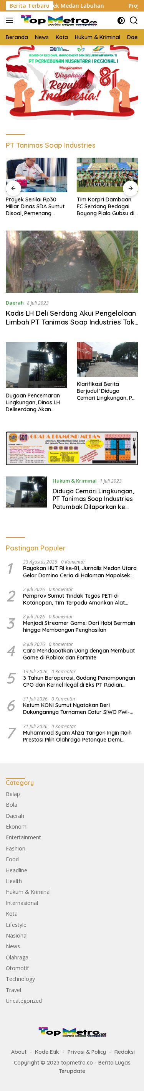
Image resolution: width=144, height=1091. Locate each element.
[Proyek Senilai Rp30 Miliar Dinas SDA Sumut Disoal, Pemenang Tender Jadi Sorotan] (37, 175)
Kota (12, 913)
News (13, 946)
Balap (13, 794)
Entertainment (23, 837)
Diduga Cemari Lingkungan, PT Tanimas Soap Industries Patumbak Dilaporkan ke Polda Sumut (93, 503)
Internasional (22, 902)
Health (14, 881)
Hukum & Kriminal (75, 480)
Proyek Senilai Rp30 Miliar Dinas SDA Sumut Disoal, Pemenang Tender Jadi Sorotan (35, 206)
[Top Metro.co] (57, 20)
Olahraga (17, 957)
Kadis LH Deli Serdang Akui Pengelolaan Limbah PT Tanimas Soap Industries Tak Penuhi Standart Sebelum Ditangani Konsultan (71, 326)
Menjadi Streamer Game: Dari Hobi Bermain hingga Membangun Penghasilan (79, 626)
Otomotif (17, 968)
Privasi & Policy (87, 1051)
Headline (16, 870)
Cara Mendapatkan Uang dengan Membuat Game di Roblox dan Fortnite (79, 654)
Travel (13, 990)
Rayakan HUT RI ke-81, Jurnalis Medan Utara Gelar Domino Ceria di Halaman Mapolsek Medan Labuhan (80, 571)
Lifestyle (16, 924)
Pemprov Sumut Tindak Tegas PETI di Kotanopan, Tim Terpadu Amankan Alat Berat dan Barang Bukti (74, 599)
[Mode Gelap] (121, 20)
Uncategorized (24, 1000)
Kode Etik (47, 1051)
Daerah (15, 302)
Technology (20, 978)
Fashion (15, 848)
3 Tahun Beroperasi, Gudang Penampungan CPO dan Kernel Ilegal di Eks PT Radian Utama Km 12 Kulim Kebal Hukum (79, 681)
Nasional (17, 935)
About (18, 1051)
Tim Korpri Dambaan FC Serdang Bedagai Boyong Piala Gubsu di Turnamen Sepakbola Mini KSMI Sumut (105, 206)
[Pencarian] (133, 20)
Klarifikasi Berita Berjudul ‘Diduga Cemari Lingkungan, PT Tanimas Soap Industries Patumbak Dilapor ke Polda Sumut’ (107, 391)
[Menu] (11, 20)
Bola (11, 804)
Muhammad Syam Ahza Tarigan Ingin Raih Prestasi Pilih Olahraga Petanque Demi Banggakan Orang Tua (77, 736)
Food (12, 859)
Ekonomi (17, 826)
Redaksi (124, 1051)
